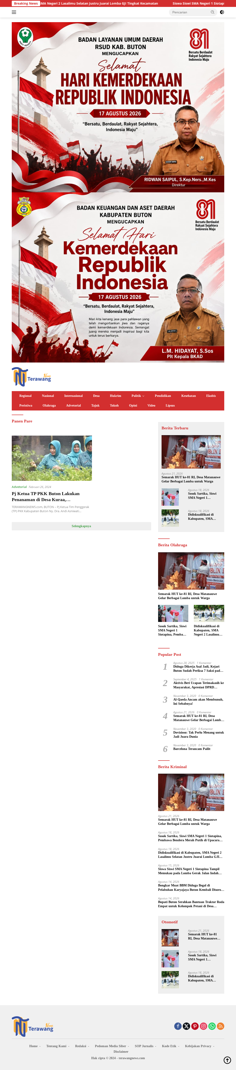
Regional (25, 396)
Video (151, 405)
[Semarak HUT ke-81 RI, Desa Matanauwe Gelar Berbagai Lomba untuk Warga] (191, 452)
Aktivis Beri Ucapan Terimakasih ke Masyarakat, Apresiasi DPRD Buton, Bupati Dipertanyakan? (198, 685)
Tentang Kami (56, 1046)
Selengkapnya (81, 526)
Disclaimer (121, 1051)
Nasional (48, 396)
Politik (136, 396)
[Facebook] (178, 1026)
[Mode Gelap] (222, 12)
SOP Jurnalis (144, 1046)
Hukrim (115, 396)
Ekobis (211, 396)
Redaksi (80, 1046)
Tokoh (114, 405)
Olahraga (49, 405)
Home (33, 1046)
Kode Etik (169, 1046)
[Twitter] (186, 1026)
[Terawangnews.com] (31, 376)
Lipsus (170, 405)
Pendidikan (163, 396)
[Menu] (15, 12)
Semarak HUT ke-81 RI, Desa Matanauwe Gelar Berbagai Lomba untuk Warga (191, 479)
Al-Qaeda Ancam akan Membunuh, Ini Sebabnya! (198, 701)
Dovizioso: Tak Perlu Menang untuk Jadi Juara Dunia (198, 734)
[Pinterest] (195, 1026)
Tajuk (95, 405)
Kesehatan (188, 396)
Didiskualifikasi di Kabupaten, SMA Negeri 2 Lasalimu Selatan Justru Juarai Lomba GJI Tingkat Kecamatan (203, 517)
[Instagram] (203, 1026)
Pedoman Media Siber (110, 1046)
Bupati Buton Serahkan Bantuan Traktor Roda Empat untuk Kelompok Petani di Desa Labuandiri (191, 904)
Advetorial (73, 405)
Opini (133, 405)
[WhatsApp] (212, 1026)
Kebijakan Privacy (198, 1046)
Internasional (73, 396)
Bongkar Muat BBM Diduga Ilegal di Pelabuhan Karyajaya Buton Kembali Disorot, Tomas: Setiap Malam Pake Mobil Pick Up (190, 888)
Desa (96, 396)
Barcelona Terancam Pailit (191, 749)
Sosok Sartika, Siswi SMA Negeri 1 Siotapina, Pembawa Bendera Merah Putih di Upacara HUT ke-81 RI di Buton (204, 496)
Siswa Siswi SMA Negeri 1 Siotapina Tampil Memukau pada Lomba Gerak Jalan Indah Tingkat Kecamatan (188, 871)
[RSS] (220, 1026)
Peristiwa (25, 405)
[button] (212, 12)
